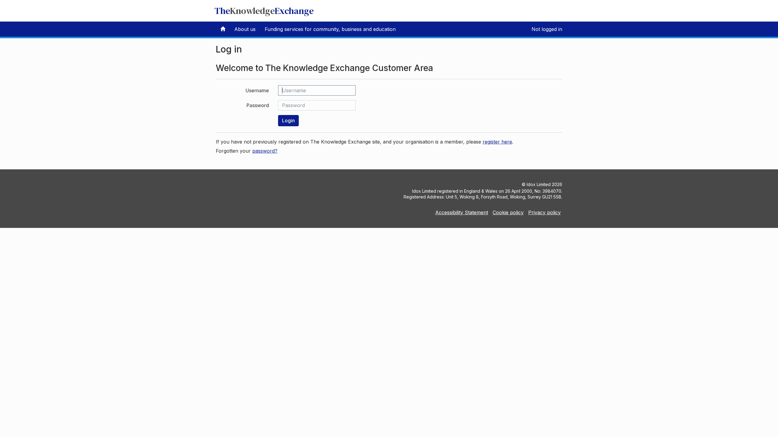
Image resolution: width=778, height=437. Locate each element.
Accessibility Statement (461, 212)
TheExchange (264, 11)
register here (497, 142)
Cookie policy (508, 212)
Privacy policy (544, 212)
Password (257, 105)
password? (264, 151)
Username (257, 90)
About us (245, 29)
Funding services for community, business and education (330, 29)
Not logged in (547, 29)
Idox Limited (539, 184)
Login (288, 120)
